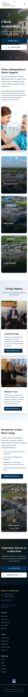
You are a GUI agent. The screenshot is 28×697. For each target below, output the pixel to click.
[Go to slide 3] (15, 57)
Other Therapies (5, 647)
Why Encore (4, 616)
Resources (4, 628)
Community (4, 619)
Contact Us (4, 650)
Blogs (2, 663)
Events (3, 660)
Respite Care (4, 644)
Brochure (3, 672)
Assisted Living (5, 638)
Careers (3, 666)
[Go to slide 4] (18, 57)
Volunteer (3, 669)
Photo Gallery (5, 625)
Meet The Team (5, 622)
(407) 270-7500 (8, 600)
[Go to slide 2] (11, 57)
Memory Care (5, 641)
